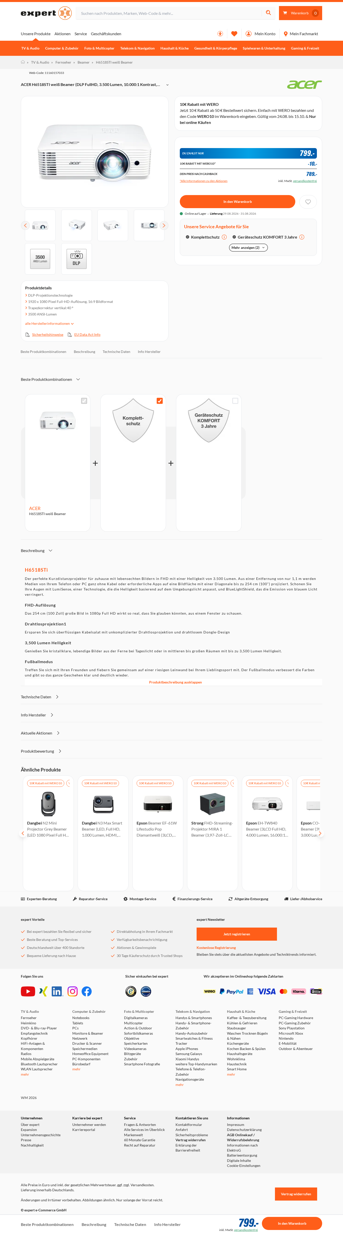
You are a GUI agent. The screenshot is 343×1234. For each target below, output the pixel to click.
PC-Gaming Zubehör (295, 1023)
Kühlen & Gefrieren (242, 1023)
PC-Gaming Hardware (296, 1018)
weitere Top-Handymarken (196, 1064)
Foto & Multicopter (99, 48)
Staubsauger (236, 1028)
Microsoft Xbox (291, 1033)
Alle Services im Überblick (144, 1130)
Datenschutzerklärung (244, 1130)
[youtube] (28, 991)
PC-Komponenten (86, 1059)
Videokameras (135, 1049)
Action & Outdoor (138, 1028)
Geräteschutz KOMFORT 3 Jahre (267, 237)
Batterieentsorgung (242, 1155)
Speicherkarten (136, 1043)
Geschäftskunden (106, 33)
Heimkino (28, 1023)
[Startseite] (23, 62)
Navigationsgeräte (190, 1079)
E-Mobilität (288, 1043)
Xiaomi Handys (187, 1059)
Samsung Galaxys (189, 1054)
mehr (25, 1074)
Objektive (131, 1038)
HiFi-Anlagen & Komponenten (33, 1045)
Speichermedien (84, 1049)
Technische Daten (116, 351)
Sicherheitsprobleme (192, 1135)
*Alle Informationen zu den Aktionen (203, 181)
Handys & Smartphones (194, 1018)
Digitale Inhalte (239, 1161)
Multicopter (133, 1023)
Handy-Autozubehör (192, 1033)
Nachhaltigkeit (32, 1145)
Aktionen (62, 33)
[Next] (163, 225)
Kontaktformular (189, 1125)
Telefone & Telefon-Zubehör (191, 1071)
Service (81, 33)
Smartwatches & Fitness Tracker (194, 1040)
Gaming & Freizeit (305, 48)
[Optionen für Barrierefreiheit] (220, 33)
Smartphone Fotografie (142, 1064)
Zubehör (131, 1059)
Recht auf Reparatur (139, 1145)
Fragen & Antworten (140, 1125)
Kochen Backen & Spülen (246, 1049)
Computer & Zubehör (62, 48)
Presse (26, 1140)
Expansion (29, 1130)
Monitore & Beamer (87, 1033)
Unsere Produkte (35, 33)
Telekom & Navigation (137, 48)
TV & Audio (30, 48)
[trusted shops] (130, 991)
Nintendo (286, 1038)
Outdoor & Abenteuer (296, 1049)
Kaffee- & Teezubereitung (246, 1018)
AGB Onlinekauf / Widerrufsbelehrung (243, 1137)
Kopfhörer (29, 1038)
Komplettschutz (205, 237)
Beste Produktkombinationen (43, 351)
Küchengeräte (238, 1043)
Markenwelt (133, 1135)
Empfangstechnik (34, 1033)
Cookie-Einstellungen (243, 1166)
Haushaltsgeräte (239, 1054)
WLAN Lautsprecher (37, 1069)
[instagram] (73, 991)
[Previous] (25, 225)
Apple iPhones (187, 1049)
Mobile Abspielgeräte (37, 1059)
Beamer (81, 62)
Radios (26, 1054)
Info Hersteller (149, 351)
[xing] (43, 991)
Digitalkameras (136, 1018)
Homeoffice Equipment (90, 1054)
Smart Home (237, 1069)
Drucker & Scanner (87, 1043)
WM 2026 (29, 1098)
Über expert (30, 1125)
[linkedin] (58, 991)
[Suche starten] (268, 13)
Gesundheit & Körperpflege (215, 48)
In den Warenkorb (237, 201)
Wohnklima (236, 1059)
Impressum (235, 1125)
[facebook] (87, 991)
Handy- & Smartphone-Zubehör (193, 1025)
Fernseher (61, 62)
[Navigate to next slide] (320, 833)
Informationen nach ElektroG (242, 1147)
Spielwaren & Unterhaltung (264, 48)
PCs (75, 1028)
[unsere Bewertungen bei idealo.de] (145, 991)
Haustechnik (237, 1064)
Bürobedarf (81, 1064)
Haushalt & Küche (174, 48)
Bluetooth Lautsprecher (39, 1064)
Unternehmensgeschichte (41, 1135)
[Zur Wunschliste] (234, 34)
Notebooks (80, 1018)
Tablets (77, 1023)
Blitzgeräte (132, 1054)
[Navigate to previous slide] (23, 833)
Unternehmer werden (89, 1125)
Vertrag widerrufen (191, 1140)
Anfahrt (182, 1130)
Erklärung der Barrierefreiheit (188, 1147)
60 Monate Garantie (139, 1140)
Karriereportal (83, 1130)
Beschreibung (84, 351)
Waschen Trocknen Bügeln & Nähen (247, 1035)
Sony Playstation (292, 1028)
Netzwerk (79, 1038)
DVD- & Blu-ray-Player (39, 1028)
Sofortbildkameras (138, 1033)
